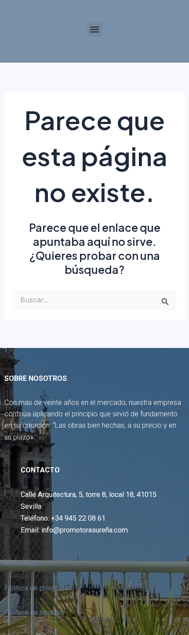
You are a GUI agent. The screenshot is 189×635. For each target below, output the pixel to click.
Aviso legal (21, 563)
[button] (94, 29)
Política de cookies (34, 612)
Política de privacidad (38, 588)
